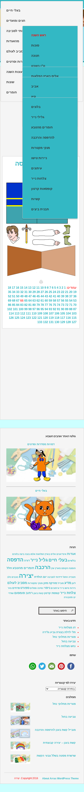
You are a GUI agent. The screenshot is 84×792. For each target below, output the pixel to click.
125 (16, 317)
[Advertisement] (42, 374)
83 (21, 305)
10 (42, 287)
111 (28, 313)
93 (50, 309)
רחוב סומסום (23, 593)
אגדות (71, 554)
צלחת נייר (68, 593)
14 (25, 287)
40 (58, 296)
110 (34, 313)
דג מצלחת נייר (67, 627)
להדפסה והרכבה (42, 137)
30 (30, 292)
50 (17, 296)
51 (13, 296)
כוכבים (15, 577)
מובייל (61, 583)
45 (38, 296)
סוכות (35, 45)
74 (58, 305)
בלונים (36, 107)
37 (70, 296)
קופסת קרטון (52, 593)
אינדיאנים (61, 554)
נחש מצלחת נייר (66, 646)
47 (30, 296)
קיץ (33, 96)
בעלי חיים (13, 10)
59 (50, 300)
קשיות (35, 199)
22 (62, 292)
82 (26, 305)
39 (62, 296)
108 (45, 313)
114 (11, 313)
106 (56, 313)
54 (70, 300)
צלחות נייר (38, 178)
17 (13, 287)
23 (58, 292)
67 (17, 300)
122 (34, 317)
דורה (27, 560)
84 (17, 305)
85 (13, 305)
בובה (27, 554)
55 (66, 300)
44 (42, 296)
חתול (65, 577)
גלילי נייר (37, 117)
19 (74, 292)
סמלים (33, 588)
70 (74, 305)
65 (26, 300)
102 (9, 309)
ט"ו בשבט (38, 66)
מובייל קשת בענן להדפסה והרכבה (55, 729)
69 (9, 300)
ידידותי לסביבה (54, 577)
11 (38, 287)
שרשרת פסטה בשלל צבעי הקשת (56, 755)
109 (39, 313)
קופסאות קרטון (41, 188)
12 (33, 287)
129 (62, 322)
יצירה (26, 575)
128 (68, 322)
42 (50, 296)
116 (68, 317)
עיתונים (36, 168)
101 (15, 309)
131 (51, 322)
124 (22, 317)
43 (46, 296)
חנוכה (35, 55)
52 (9, 296)
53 (74, 300)
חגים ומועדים (15, 20)
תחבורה (68, 597)
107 (51, 313)
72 (66, 305)
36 (74, 296)
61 (42, 300)
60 (46, 300)
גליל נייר (39, 559)
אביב (34, 86)
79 (38, 305)
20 (70, 292)
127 (74, 322)
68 (13, 300)
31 (26, 292)
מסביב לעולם (17, 583)
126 (11, 317)
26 (46, 292)
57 (58, 300)
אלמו (32, 554)
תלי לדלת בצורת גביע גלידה (59, 632)
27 (42, 292)
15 (21, 287)
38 (66, 296)
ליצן (74, 583)
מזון (45, 583)
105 (62, 313)
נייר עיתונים (57, 588)
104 (68, 313)
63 (34, 300)
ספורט (24, 587)
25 (50, 292)
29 (34, 292)
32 (21, 292)
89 (66, 309)
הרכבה (43, 567)
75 (54, 305)
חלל (9, 568)
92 (54, 309)
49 (21, 296)
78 (42, 305)
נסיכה (40, 588)
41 (54, 296)
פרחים (16, 588)
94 (46, 309)
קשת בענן (38, 593)
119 (51, 317)
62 (38, 300)
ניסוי (47, 587)
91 (58, 309)
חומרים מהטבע (42, 127)
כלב (9, 577)
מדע (67, 583)
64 (30, 300)
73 (62, 305)
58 (54, 300)
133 (39, 322)
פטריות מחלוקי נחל (64, 636)
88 (70, 309)
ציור (10, 588)
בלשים (72, 560)
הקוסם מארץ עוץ (59, 568)
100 (21, 309)
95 (42, 309)
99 (26, 309)
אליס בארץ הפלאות (45, 76)
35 (9, 292)
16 (17, 287)
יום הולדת (40, 576)
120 (45, 317)
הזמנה (72, 568)
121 (39, 317)
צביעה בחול (69, 641)
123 (28, 317)
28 (38, 292)
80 (34, 305)
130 (56, 322)
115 (74, 317)
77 (46, 305)
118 (56, 317)
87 (74, 309)
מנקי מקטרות (40, 147)
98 (30, 309)
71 (70, 305)
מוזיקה (53, 583)
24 (54, 292)
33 (17, 292)
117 (62, 317)
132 (45, 322)
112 (22, 313)
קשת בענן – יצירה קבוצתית (59, 742)
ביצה (21, 554)
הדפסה (15, 559)
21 (66, 292)
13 (29, 287)
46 (34, 296)
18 (9, 287)
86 (9, 305)
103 (74, 313)
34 (13, 292)
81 (30, 305)
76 (50, 305)
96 (38, 309)
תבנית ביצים (40, 209)
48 (26, 296)
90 (62, 309)
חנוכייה (72, 577)
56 (62, 300)
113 (16, 313)
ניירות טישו (39, 158)
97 (34, 309)
